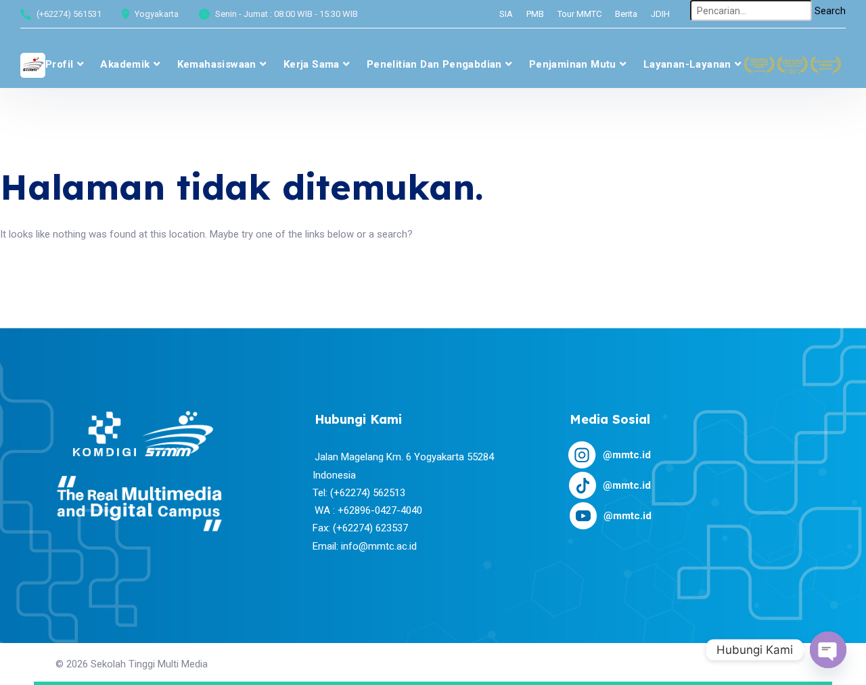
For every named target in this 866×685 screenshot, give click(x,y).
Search (830, 11)
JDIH (660, 14)
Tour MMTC (579, 14)
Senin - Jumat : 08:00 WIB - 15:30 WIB (286, 14)
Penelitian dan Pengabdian (434, 64)
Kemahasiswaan (216, 64)
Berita (626, 14)
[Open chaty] (828, 650)
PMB (535, 14)
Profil (59, 64)
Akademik (125, 64)
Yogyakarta (157, 14)
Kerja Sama (311, 64)
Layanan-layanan (687, 64)
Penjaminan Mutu (572, 64)
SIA (506, 14)
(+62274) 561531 (69, 14)
